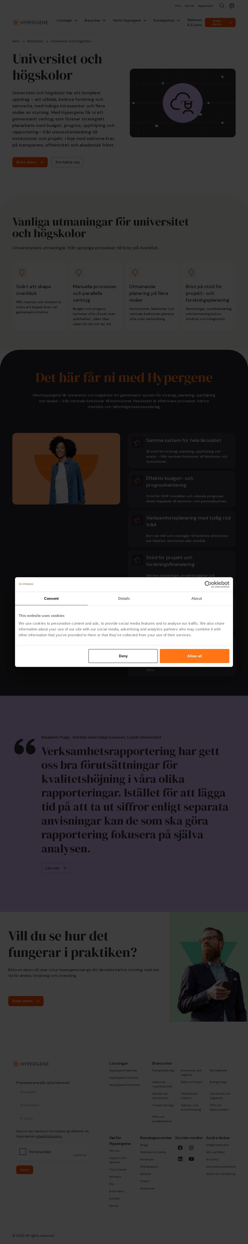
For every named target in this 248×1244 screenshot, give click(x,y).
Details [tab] (124, 598)
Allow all (194, 656)
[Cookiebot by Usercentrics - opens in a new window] (208, 584)
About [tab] (196, 598)
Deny (123, 656)
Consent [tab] (51, 598)
